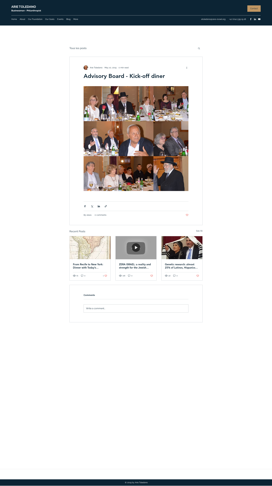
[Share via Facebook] (85, 206)
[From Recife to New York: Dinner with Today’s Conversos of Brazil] (90, 247)
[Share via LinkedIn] (98, 206)
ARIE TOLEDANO (23, 7)
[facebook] (250, 19)
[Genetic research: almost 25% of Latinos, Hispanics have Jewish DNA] (182, 247)
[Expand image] (101, 103)
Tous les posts (78, 48)
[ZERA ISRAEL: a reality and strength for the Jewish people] (136, 247)
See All (199, 231)
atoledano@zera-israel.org (213, 19)
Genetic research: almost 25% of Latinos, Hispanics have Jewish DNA (180, 266)
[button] (254, 8)
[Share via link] (105, 206)
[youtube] (259, 19)
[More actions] (186, 67)
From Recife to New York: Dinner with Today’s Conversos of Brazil (88, 266)
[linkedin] (255, 19)
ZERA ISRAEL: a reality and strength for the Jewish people (135, 266)
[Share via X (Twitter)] (92, 206)
